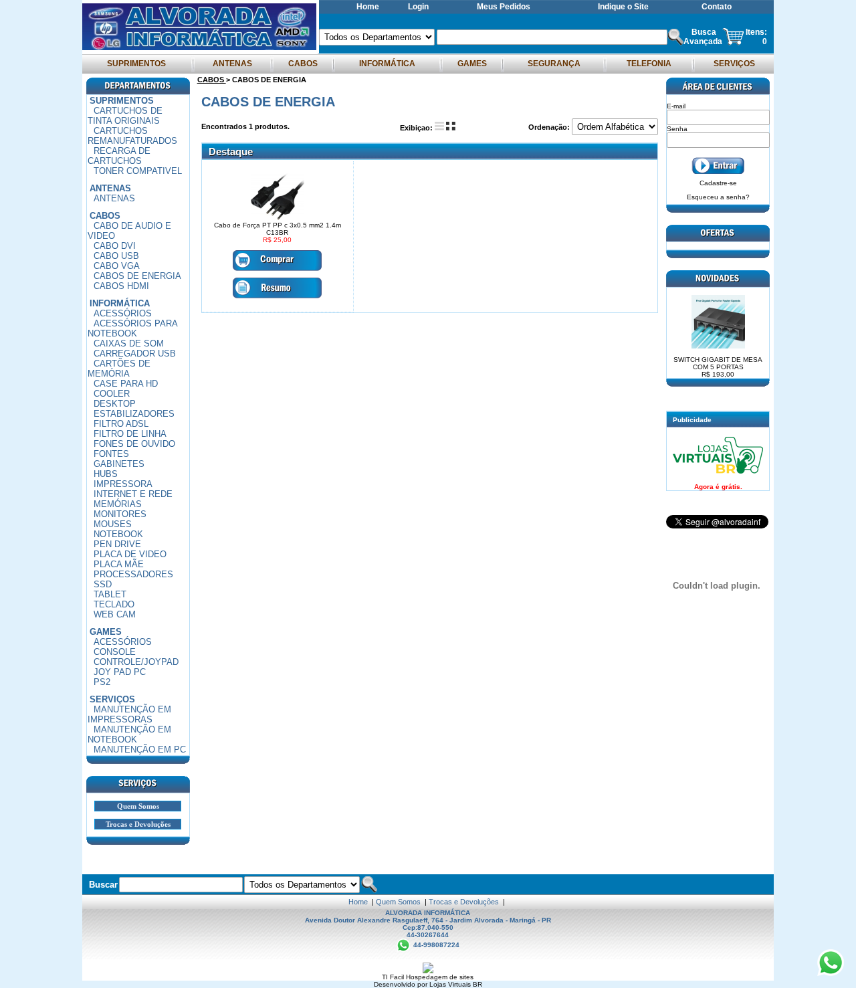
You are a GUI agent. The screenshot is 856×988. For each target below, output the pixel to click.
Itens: (756, 32)
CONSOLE (115, 652)
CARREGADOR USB (135, 354)
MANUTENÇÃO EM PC (140, 750)
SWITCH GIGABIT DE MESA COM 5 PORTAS (717, 367)
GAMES (472, 63)
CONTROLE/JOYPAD (136, 662)
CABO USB (116, 256)
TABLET (110, 594)
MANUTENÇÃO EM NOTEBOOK (129, 734)
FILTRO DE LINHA (130, 434)
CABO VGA (117, 266)
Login (418, 6)
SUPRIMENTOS (136, 63)
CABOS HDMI (121, 286)
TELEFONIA (649, 63)
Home (367, 6)
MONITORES (120, 514)
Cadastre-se (718, 183)
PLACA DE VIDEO (130, 554)
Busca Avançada (702, 36)
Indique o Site (623, 6)
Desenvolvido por (401, 984)
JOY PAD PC (120, 672)
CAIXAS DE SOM (129, 343)
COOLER (112, 394)
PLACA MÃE (119, 564)
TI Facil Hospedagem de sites (427, 977)
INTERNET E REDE (133, 494)
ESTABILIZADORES (134, 414)
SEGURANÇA (554, 63)
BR (477, 984)
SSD (103, 584)
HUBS (106, 474)
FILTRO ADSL (121, 424)
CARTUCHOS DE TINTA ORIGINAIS (125, 116)
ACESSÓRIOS (123, 313)
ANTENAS (232, 63)
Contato (717, 6)
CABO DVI (115, 246)
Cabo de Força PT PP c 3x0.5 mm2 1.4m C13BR (277, 228)
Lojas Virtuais (451, 984)
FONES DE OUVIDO (134, 444)
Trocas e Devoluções (138, 824)
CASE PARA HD (126, 384)
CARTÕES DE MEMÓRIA (119, 369)
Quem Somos (138, 806)
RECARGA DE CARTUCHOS (119, 156)
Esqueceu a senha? (718, 197)
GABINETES (119, 464)
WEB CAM (115, 614)
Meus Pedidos (503, 6)
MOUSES (113, 524)
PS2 (102, 682)
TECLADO (114, 604)
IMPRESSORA (123, 484)
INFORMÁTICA (387, 63)
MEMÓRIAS (118, 504)
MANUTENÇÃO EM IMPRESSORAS (129, 714)
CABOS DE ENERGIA (137, 276)
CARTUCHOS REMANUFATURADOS (132, 136)
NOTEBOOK (118, 534)
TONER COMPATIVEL (138, 171)
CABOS (303, 63)
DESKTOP (115, 404)
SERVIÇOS (734, 63)
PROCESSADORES (133, 574)
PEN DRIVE (117, 544)
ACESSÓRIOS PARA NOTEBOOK (133, 328)
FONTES (111, 454)
